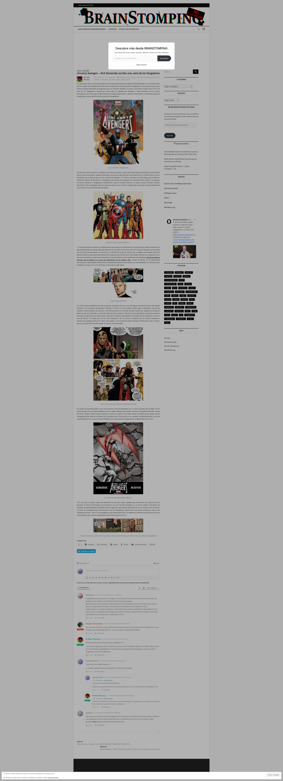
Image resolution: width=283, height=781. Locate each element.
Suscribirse (164, 58)
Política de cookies (53, 777)
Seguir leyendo (142, 65)
